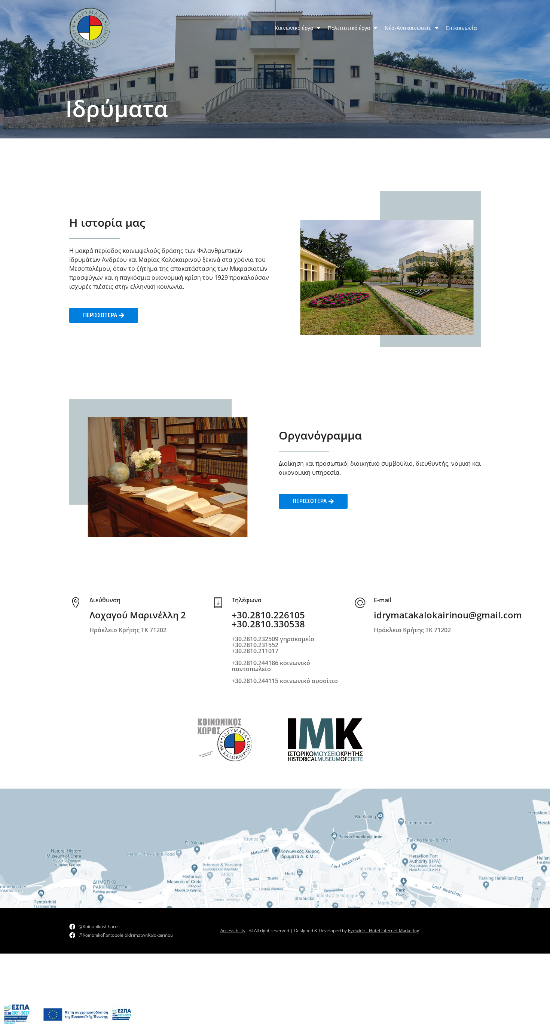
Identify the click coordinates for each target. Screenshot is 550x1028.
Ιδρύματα (248, 27)
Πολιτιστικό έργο (349, 27)
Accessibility (232, 930)
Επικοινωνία (461, 27)
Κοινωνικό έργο (294, 27)
